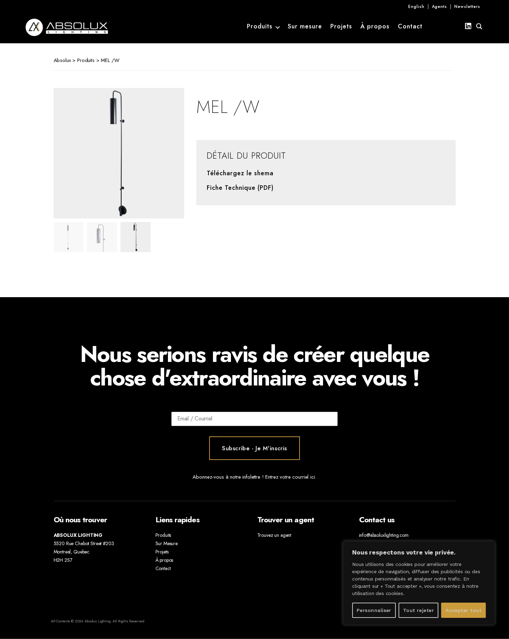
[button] (164, 153)
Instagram (443, 26)
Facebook (431, 26)
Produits (260, 26)
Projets (341, 26)
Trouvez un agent (274, 535)
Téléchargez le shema (240, 173)
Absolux (62, 60)
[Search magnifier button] (479, 26)
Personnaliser (374, 610)
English (416, 6)
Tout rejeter (418, 610)
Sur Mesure (166, 543)
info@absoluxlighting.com (384, 535)
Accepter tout (463, 610)
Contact (410, 26)
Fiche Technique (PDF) (240, 188)
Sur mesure (305, 26)
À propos (375, 26)
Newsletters (467, 6)
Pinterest (456, 26)
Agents (439, 6)
